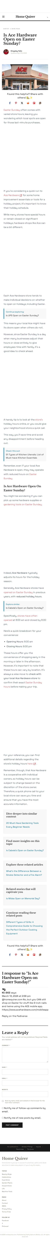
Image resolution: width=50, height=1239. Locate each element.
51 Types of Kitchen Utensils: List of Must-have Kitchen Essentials (25, 456)
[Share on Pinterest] (15, 103)
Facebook (5, 1220)
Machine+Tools (7, 1191)
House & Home (7, 1186)
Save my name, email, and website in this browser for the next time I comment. (25, 1102)
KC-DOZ (6, 992)
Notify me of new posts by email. (22, 1117)
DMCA (4, 1206)
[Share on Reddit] (28, 103)
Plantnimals (20, 1149)
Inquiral (38, 1147)
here (30, 763)
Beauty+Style (7, 1174)
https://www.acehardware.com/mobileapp (25, 1009)
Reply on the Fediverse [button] (14, 1016)
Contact (5, 1203)
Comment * (6, 1045)
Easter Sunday (12, 109)
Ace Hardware (11, 195)
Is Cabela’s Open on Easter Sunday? (24, 607)
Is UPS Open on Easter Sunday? (22, 315)
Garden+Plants (7, 1183)
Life (3, 1189)
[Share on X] (22, 103)
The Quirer (30, 1149)
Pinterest (5, 1226)
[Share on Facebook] (9, 103)
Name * (4, 1067)
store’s (39, 419)
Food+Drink (6, 1180)
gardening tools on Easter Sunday (23, 504)
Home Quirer (25, 16)
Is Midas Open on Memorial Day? (23, 898)
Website (5, 1089)
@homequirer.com (12, 999)
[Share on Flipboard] (34, 103)
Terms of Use (6, 1212)
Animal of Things (27, 1147)
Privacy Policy (7, 1209)
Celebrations (6, 1177)
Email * (4, 1078)
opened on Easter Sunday (18, 592)
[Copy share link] (40, 103)
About (4, 1200)
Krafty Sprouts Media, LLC (34, 1234)
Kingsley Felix (16, 51)
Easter (6, 28)
